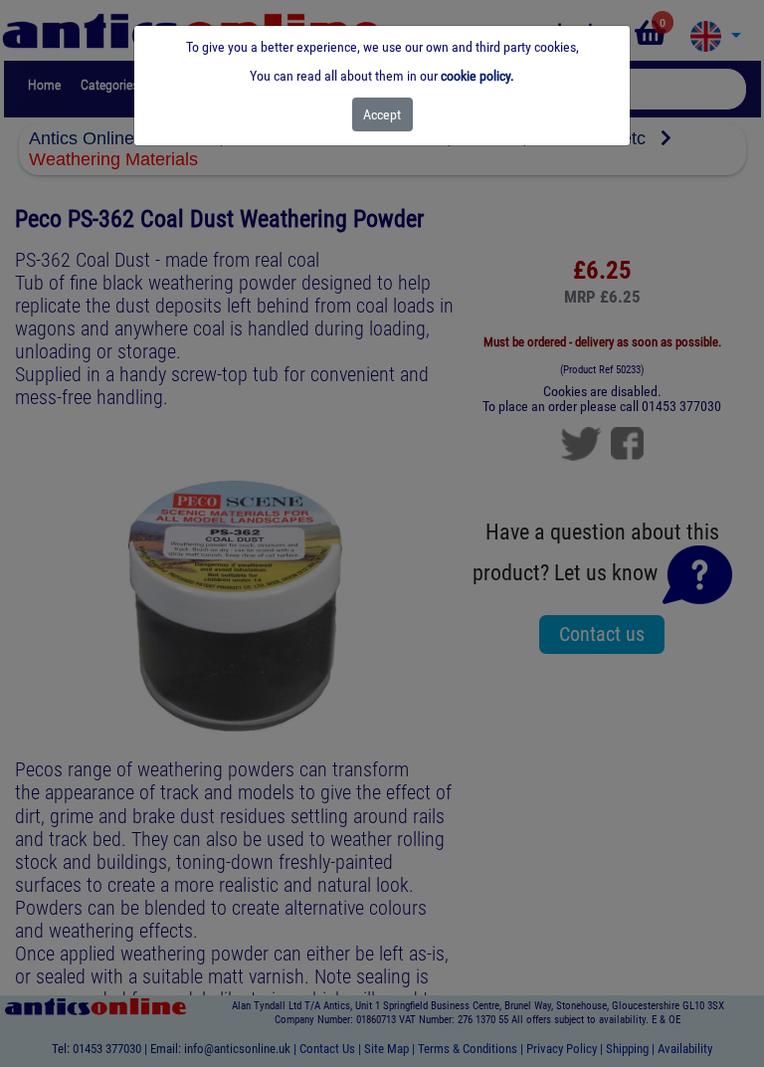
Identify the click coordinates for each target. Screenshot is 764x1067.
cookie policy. (477, 76)
